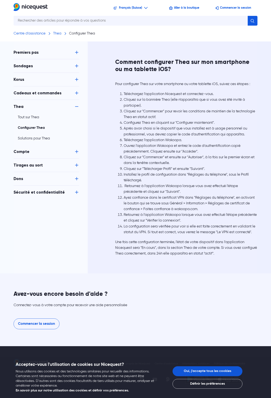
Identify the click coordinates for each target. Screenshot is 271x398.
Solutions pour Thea (34, 138)
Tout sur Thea (28, 117)
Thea (57, 33)
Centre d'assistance (30, 33)
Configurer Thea (82, 33)
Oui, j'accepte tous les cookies (207, 371)
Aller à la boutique (186, 7)
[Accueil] (31, 8)
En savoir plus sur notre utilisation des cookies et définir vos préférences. (72, 390)
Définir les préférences (207, 384)
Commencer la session (235, 7)
